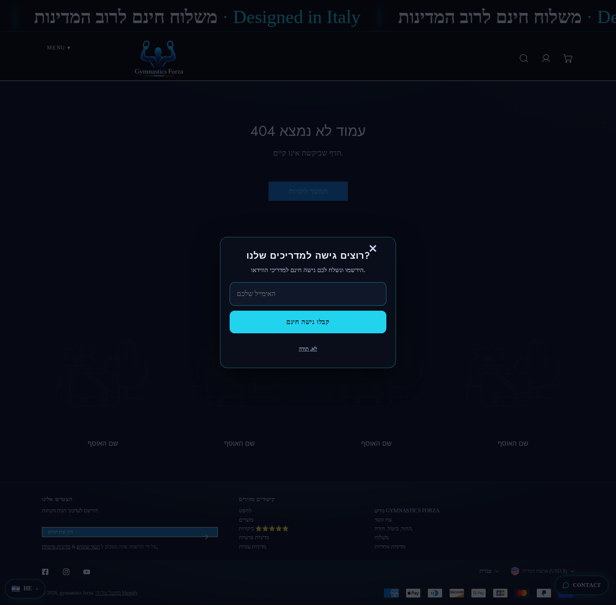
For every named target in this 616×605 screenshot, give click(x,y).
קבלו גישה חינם (308, 321)
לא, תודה (308, 348)
